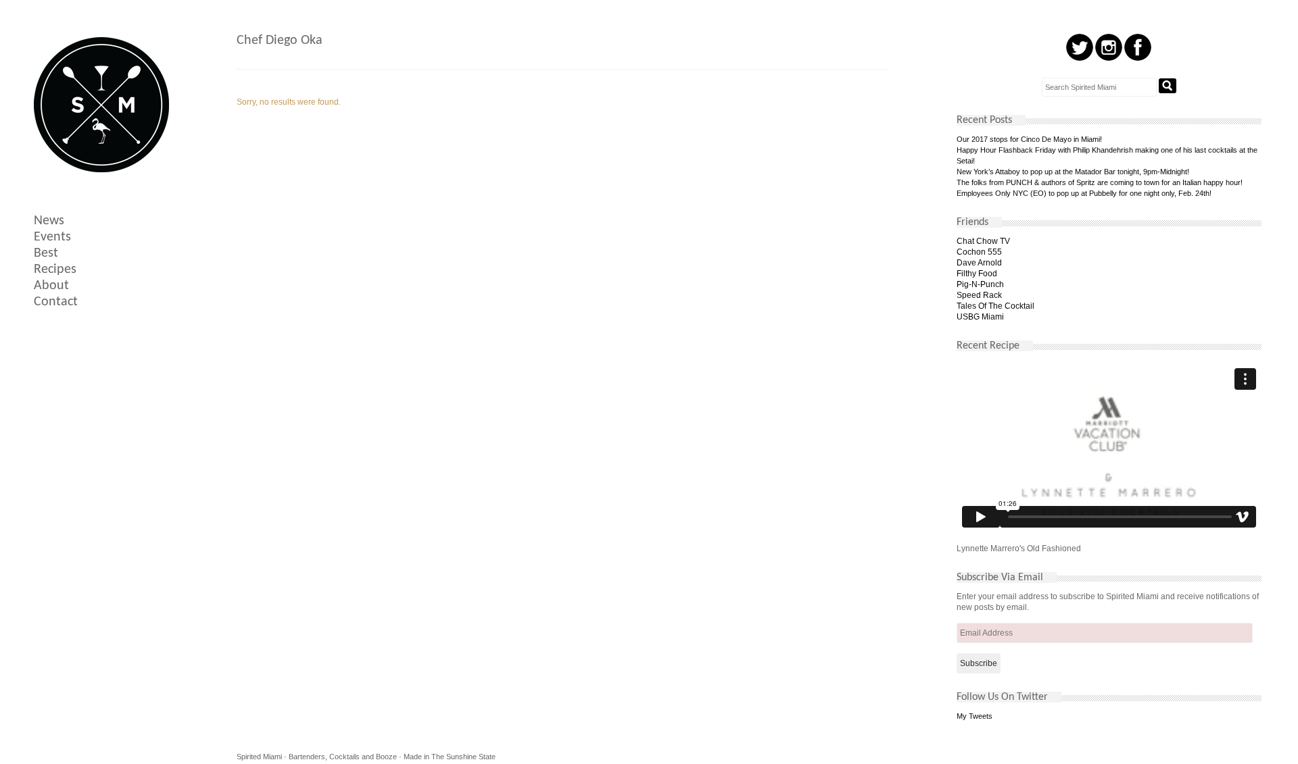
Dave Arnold (979, 263)
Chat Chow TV (983, 241)
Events (52, 237)
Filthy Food (977, 273)
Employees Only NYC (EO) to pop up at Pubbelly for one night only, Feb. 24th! (1084, 193)
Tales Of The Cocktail (995, 306)
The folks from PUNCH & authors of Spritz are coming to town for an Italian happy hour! (1100, 182)
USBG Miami (980, 317)
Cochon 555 (979, 252)
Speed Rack (979, 295)
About (51, 285)
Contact (56, 302)
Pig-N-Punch (980, 284)
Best (46, 253)
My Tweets (974, 716)
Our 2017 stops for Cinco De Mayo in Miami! (1029, 139)
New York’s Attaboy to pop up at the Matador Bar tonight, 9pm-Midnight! (1073, 172)
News (49, 221)
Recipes (55, 269)
